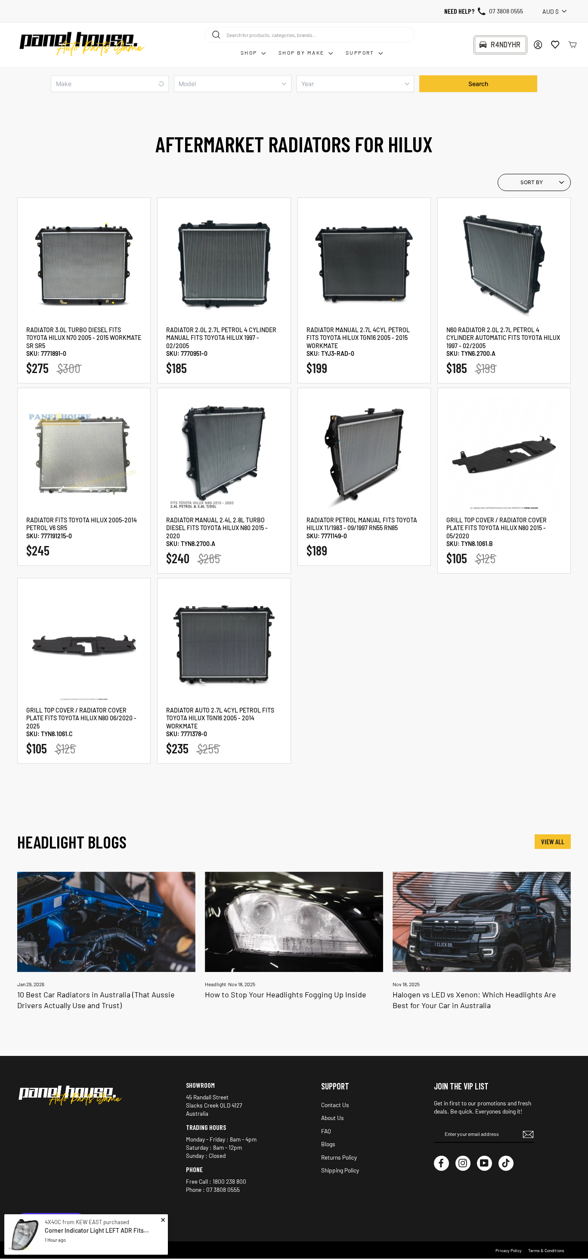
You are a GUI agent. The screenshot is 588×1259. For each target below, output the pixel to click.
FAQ (326, 1131)
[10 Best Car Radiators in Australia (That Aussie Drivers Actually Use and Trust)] (106, 922)
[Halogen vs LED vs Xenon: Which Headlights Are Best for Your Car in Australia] (482, 922)
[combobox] (309, 34)
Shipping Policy (340, 1170)
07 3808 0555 (506, 11)
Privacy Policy (508, 1250)
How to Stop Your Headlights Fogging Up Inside (285, 994)
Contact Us (335, 1104)
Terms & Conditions (546, 1250)
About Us (332, 1117)
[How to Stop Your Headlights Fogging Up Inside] (294, 922)
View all (552, 841)
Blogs (328, 1144)
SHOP (250, 52)
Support (361, 52)
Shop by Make (302, 52)
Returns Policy (339, 1157)
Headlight (215, 984)
